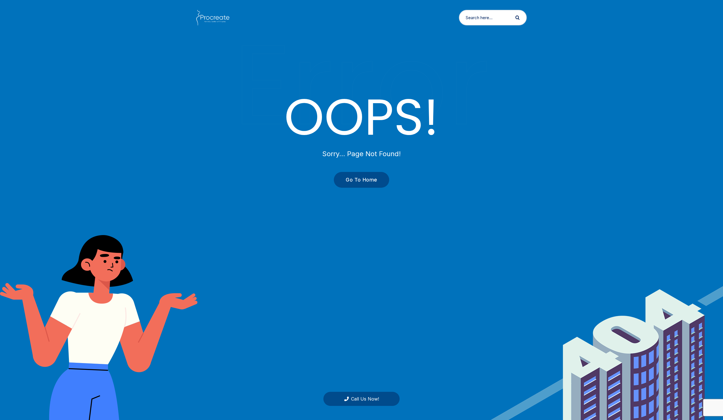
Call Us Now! (365, 399)
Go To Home (361, 180)
